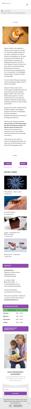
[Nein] (29, 403)
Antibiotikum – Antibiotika (12, 254)
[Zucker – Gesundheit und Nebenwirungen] (15, 223)
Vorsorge (7, 10)
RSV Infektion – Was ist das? (13, 191)
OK (10, 405)
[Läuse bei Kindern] (15, 203)
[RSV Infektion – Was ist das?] (15, 182)
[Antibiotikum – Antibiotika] (15, 245)
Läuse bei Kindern (9, 212)
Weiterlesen (17, 405)
